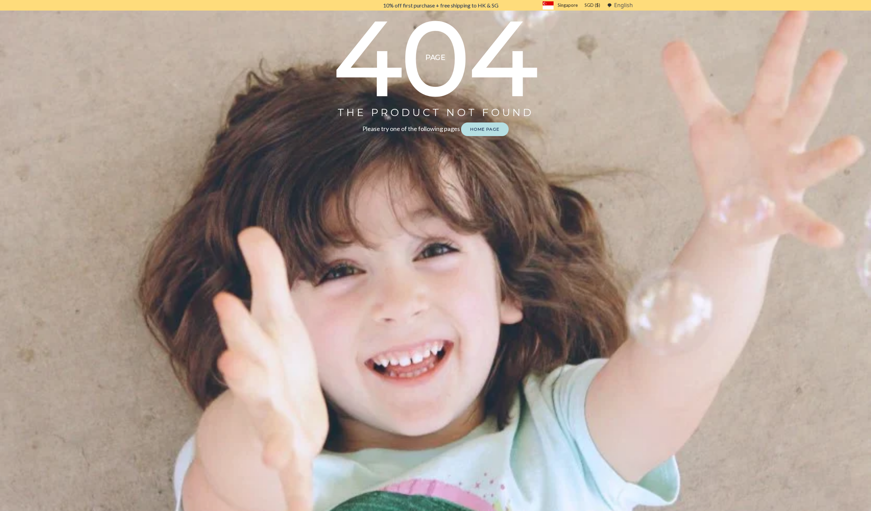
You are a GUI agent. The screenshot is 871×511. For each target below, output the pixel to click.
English (623, 5)
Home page (484, 129)
